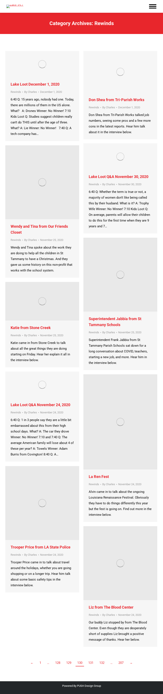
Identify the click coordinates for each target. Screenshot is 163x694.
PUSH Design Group (89, 685)
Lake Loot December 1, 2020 (35, 84)
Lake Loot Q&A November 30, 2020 (118, 176)
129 (68, 663)
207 (121, 663)
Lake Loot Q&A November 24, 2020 (40, 405)
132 (101, 663)
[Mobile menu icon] (153, 6)
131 (90, 663)
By (30, 91)
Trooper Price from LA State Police (40, 547)
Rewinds (16, 91)
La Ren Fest (99, 476)
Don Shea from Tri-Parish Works (116, 100)
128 (57, 663)
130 (79, 663)
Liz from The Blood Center (111, 607)
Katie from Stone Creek (31, 327)
